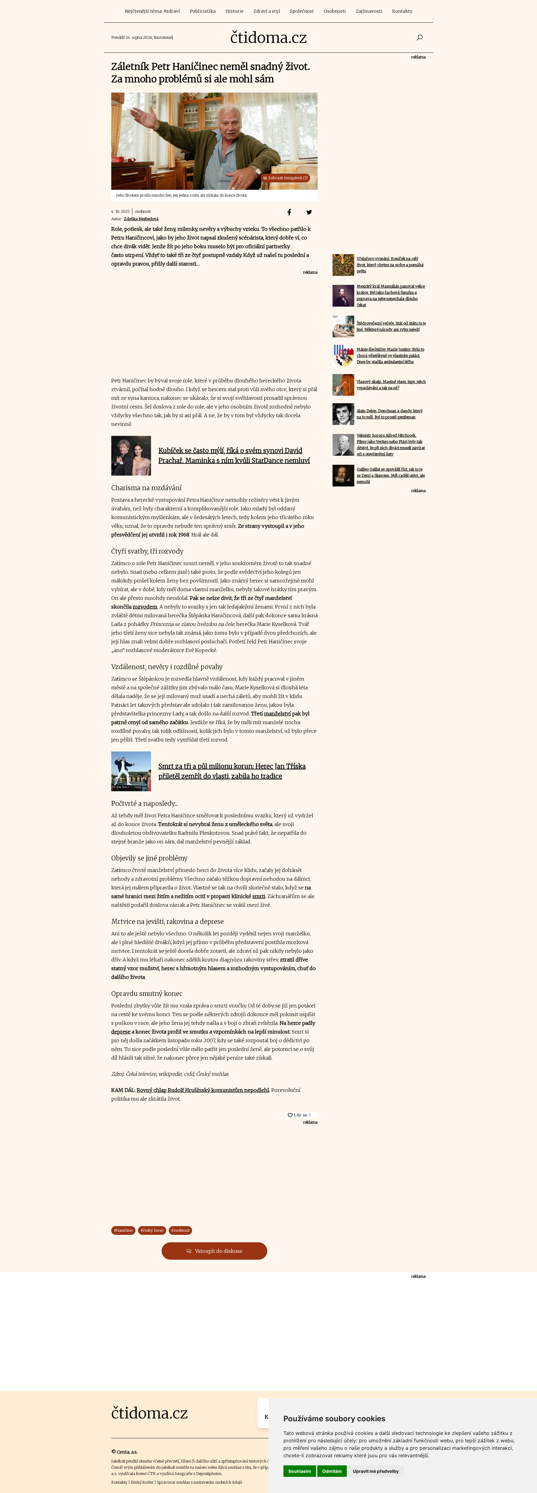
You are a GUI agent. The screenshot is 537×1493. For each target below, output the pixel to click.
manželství (277, 713)
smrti (258, 896)
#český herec (152, 1230)
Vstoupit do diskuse (218, 1251)
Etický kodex (142, 1482)
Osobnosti (335, 11)
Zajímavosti (369, 11)
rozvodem (145, 607)
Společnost (302, 11)
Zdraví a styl (267, 11)
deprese (121, 1032)
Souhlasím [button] (299, 1471)
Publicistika (203, 11)
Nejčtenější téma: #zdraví (152, 11)
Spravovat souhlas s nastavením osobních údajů (199, 1482)
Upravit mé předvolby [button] (376, 1471)
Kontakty (402, 11)
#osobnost (180, 1230)
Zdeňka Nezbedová (141, 219)
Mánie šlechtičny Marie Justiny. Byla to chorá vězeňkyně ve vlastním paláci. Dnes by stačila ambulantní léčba (390, 355)
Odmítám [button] (332, 1471)
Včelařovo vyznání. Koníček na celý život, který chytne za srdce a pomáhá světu (390, 264)
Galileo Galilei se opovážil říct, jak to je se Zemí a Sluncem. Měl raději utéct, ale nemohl (391, 475)
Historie (235, 11)
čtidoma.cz (268, 37)
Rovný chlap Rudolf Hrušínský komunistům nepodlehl (203, 1090)
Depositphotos (208, 1473)
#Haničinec (123, 1230)
